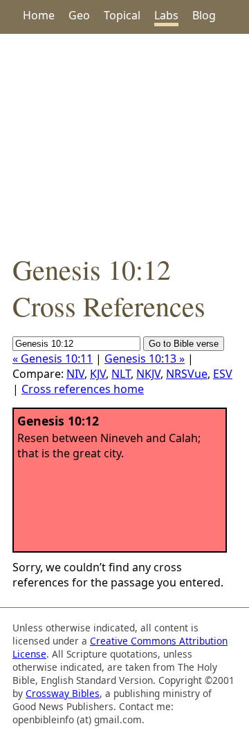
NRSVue (187, 373)
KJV (98, 373)
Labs (166, 15)
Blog (204, 15)
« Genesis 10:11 (52, 358)
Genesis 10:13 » (144, 358)
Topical (122, 15)
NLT (121, 373)
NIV (75, 373)
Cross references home (82, 389)
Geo (79, 15)
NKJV (148, 373)
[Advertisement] (124, 142)
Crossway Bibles (63, 693)
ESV (222, 373)
